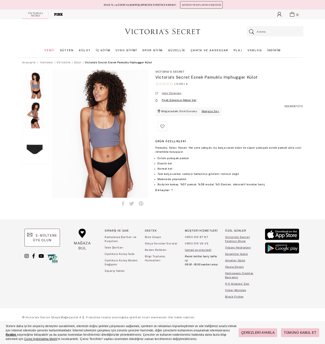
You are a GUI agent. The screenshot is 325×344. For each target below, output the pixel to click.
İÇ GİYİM (103, 50)
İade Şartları (114, 247)
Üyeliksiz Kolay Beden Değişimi (121, 262)
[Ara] (251, 31)
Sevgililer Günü (236, 254)
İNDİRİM (274, 50)
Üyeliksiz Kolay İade (120, 254)
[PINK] (58, 14)
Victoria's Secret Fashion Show (237, 239)
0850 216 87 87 (196, 237)
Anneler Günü (235, 260)
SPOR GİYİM (152, 50)
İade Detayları (171, 93)
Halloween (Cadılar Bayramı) (239, 275)
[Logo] (162, 31)
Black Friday (234, 296)
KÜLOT (85, 50)
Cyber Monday (235, 290)
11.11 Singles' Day (237, 283)
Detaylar (163, 190)
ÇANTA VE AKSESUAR (210, 50)
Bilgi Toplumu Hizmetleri (155, 258)
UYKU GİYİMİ (126, 50)
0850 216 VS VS (196, 243)
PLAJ (238, 50)
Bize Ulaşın (153, 237)
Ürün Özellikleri (170, 141)
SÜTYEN (67, 50)
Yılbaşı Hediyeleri (238, 247)
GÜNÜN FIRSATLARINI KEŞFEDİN (201, 5)
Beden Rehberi (156, 250)
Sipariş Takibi (115, 271)
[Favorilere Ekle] (162, 130)
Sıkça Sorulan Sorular (161, 243)
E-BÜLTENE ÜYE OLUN (45, 237)
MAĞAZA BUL (82, 245)
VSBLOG (254, 50)
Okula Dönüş (234, 266)
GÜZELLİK (176, 50)
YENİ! (49, 50)
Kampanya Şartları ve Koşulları (121, 239)
